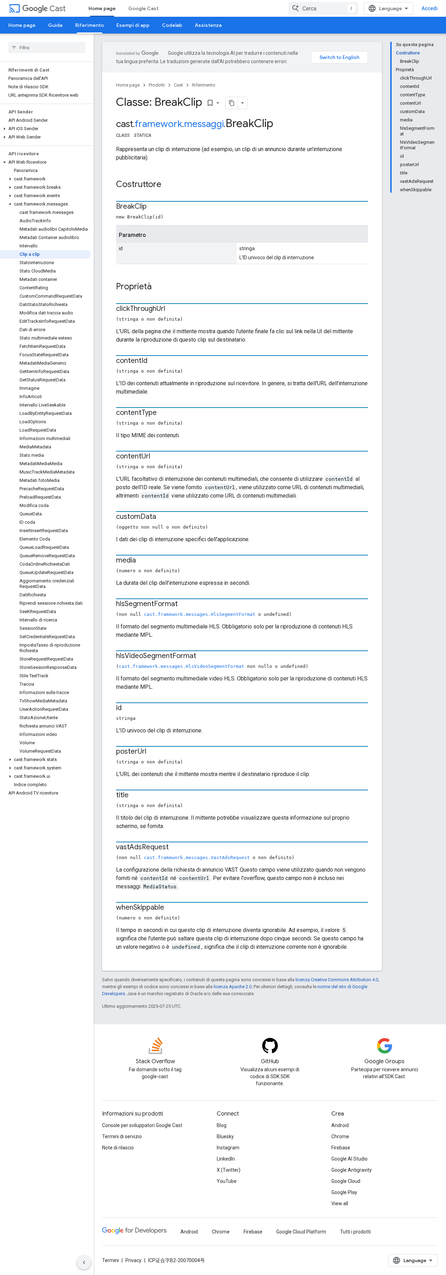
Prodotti (157, 85)
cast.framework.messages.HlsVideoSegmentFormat (181, 666)
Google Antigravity (351, 1170)
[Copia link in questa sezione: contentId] (154, 361)
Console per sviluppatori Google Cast (142, 1125)
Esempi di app (132, 25)
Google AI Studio (349, 1159)
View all (339, 1203)
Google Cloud (345, 1181)
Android (340, 1125)
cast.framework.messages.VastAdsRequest (197, 857)
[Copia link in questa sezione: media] (143, 561)
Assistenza (208, 25)
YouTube (227, 1181)
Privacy (133, 1260)
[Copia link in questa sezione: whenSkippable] (171, 908)
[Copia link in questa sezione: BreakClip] (154, 207)
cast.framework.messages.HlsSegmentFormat (199, 614)
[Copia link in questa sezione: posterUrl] (153, 752)
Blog (221, 1125)
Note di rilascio (118, 1147)
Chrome (340, 1136)
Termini (110, 1260)
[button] (45, 129)
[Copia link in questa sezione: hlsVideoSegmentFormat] (203, 656)
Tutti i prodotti (355, 1232)
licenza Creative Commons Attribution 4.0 (336, 979)
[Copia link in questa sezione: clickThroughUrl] (172, 309)
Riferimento (89, 25)
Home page (102, 8)
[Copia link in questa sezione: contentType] (164, 413)
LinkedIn (226, 1159)
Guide (55, 25)
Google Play (344, 1192)
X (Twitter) (228, 1170)
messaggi (204, 124)
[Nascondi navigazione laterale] (84, 1262)
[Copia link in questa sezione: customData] (163, 517)
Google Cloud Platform (301, 1232)
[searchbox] (46, 47)
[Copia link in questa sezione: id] (129, 708)
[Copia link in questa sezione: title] (136, 795)
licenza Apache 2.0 (233, 986)
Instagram (228, 1147)
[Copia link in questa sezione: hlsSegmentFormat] (185, 604)
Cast (57, 8)
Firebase (340, 1147)
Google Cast (143, 8)
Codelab (172, 25)
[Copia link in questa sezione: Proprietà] (159, 287)
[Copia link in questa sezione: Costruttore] (168, 185)
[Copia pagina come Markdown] (231, 103)
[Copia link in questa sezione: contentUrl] (157, 457)
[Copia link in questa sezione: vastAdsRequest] (176, 847)
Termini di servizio (122, 1136)
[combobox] (323, 8)
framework (158, 124)
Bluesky (225, 1136)
